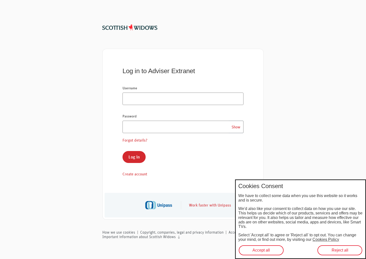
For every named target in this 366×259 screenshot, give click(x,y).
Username (129, 88)
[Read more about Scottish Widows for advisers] (129, 27)
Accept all (261, 250)
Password (129, 116)
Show (236, 127)
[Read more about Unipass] (162, 205)
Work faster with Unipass (210, 205)
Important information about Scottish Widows (139, 236)
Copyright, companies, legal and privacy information (182, 232)
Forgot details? (134, 140)
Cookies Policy (325, 239)
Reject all (340, 250)
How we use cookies (118, 232)
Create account (134, 174)
